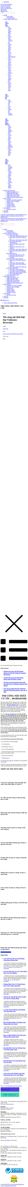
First (8, 1086)
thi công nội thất (6, 333)
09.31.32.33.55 (10, 1104)
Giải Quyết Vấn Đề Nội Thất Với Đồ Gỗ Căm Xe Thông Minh (15, 997)
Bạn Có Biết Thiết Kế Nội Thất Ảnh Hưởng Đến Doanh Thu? (15, 1036)
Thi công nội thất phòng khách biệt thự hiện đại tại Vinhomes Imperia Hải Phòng (15, 684)
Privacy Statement (5, 1185)
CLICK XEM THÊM (6, 952)
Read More (6, 968)
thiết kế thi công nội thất (17, 333)
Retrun (4, 313)
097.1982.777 (10, 760)
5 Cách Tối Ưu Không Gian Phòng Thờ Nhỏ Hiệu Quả (14, 1010)
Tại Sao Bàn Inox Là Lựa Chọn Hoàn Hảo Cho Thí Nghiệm (15, 972)
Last (21, 1086)
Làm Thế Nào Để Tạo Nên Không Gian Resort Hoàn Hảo (14, 959)
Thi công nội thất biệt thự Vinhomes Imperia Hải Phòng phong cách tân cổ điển (15, 690)
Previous (11, 1086)
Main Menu (6, 1)
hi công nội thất (10, 714)
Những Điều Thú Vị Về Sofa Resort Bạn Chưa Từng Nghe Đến (14, 985)
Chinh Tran (5, 328)
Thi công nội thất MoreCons (17, 1184)
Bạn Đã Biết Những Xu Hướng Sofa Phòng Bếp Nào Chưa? (15, 1023)
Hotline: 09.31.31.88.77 (5, 1089)
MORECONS (5, 300)
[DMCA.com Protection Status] (14, 1182)
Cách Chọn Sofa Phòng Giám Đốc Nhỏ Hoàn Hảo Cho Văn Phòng (14, 1074)
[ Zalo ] (5, 1094)
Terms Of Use (13, 1185)
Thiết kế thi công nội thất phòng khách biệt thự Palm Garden (13, 678)
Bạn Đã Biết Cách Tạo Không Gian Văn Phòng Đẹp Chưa (15, 1048)
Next (18, 1086)
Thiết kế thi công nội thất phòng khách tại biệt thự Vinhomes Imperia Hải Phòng (15, 673)
